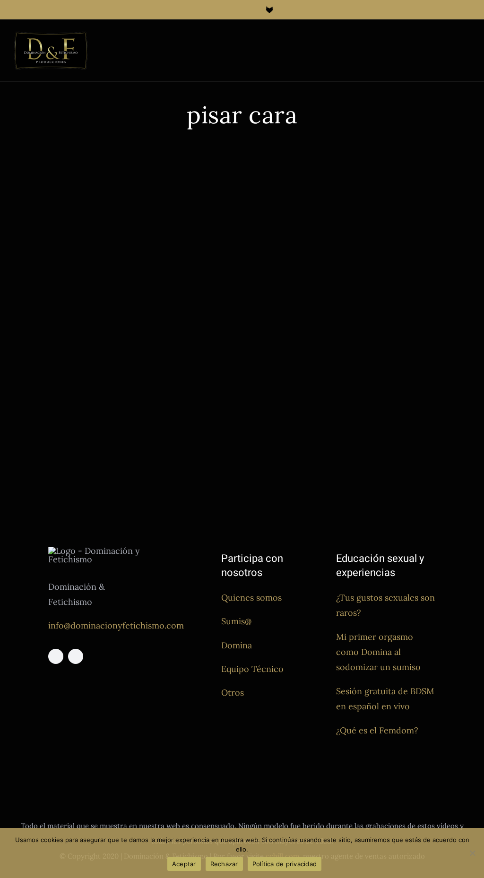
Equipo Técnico (252, 668)
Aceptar (184, 864)
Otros (232, 692)
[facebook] (55, 656)
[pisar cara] (124, 238)
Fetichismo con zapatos (324, 319)
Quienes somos (251, 597)
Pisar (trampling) (177, 348)
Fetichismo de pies (63, 348)
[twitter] (75, 656)
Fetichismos (110, 348)
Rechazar (224, 864)
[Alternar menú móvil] (466, 41)
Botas (257, 319)
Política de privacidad (284, 864)
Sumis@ (236, 621)
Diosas (24, 348)
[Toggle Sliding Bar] (449, 41)
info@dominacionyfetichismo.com (116, 625)
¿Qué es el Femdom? (377, 730)
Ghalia (140, 348)
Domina (236, 645)
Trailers (215, 348)
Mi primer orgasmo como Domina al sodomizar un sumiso (378, 652)
